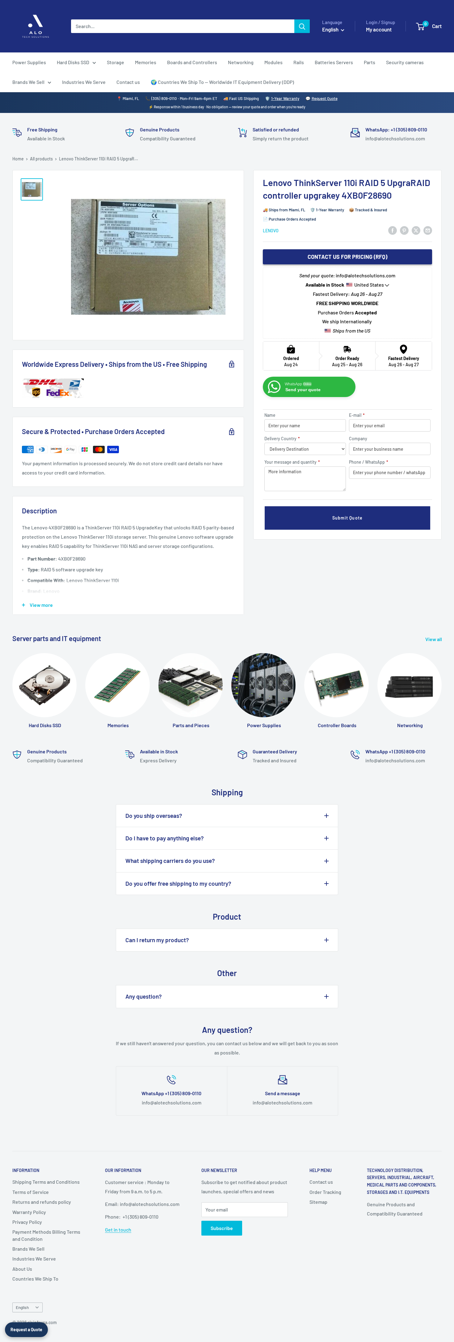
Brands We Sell (28, 82)
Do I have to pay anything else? (164, 838)
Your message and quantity (292, 462)
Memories (145, 62)
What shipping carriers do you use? (170, 860)
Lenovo (271, 230)
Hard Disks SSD (73, 62)
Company (358, 438)
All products (41, 158)
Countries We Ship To (35, 1279)
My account (379, 29)
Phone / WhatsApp (368, 462)
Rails (298, 62)
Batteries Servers (334, 62)
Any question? (143, 996)
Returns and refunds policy (41, 1202)
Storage (115, 62)
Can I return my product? (157, 939)
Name (269, 415)
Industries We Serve (84, 82)
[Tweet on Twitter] (416, 230)
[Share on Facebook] (392, 230)
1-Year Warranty (285, 98)
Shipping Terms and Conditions (46, 1182)
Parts (369, 62)
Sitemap (318, 1202)
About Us (22, 1269)
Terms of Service (30, 1192)
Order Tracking (325, 1192)
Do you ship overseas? (153, 815)
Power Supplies (29, 62)
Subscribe (222, 1228)
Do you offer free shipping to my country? (178, 883)
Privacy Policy (27, 1222)
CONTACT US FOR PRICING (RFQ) (347, 256)
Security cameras (405, 62)
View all (434, 639)
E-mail (357, 415)
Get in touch (118, 1229)
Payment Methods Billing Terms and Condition (46, 1235)
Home (18, 158)
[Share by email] (427, 230)
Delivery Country (282, 438)
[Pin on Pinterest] (404, 230)
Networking (241, 62)
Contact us (128, 82)
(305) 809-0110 (164, 98)
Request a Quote (26, 1329)
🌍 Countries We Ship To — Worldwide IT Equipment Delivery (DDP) (222, 82)
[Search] (302, 26)
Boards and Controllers (192, 62)
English (22, 1307)
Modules (273, 62)
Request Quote (325, 98)
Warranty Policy (29, 1212)
